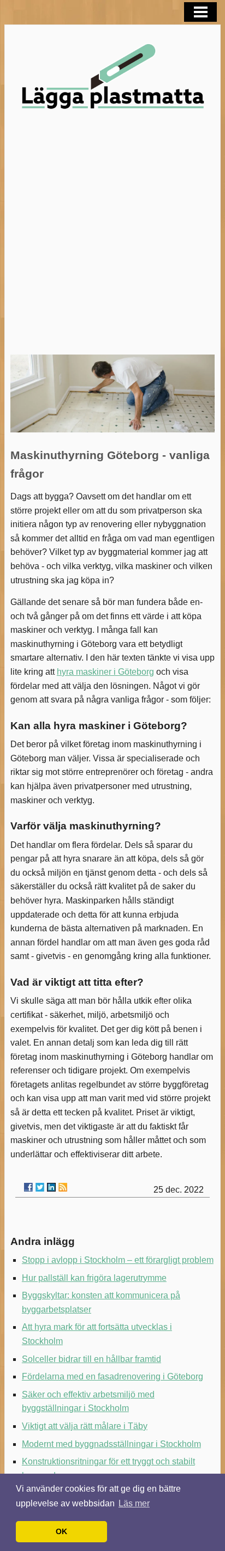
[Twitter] (39, 1187)
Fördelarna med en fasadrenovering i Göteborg (112, 1376)
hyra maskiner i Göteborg (105, 671)
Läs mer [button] (134, 1503)
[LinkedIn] (51, 1187)
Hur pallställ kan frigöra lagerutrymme (94, 1278)
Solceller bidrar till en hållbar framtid (91, 1359)
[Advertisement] (112, 237)
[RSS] (62, 1187)
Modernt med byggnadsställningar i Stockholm (111, 1444)
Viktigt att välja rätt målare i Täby (84, 1426)
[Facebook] (28, 1187)
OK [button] (61, 1531)
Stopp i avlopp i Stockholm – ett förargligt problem (118, 1260)
